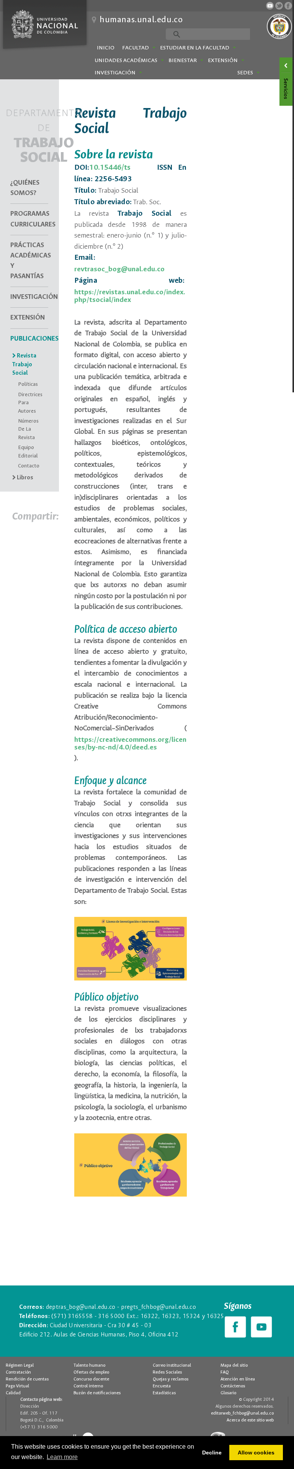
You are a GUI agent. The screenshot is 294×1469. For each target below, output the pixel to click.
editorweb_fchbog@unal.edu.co (242, 1413)
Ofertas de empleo (91, 1372)
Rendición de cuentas (27, 1379)
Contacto (28, 466)
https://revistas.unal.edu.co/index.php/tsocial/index (129, 296)
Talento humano (89, 1365)
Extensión (223, 60)
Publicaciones (29, 339)
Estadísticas (164, 1393)
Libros (24, 478)
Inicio (105, 48)
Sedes (245, 73)
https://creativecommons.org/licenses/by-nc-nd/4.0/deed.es (130, 743)
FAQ (224, 1372)
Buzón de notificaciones (97, 1393)
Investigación (115, 73)
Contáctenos (232, 1386)
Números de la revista (28, 429)
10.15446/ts (110, 168)
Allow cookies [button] (256, 1452)
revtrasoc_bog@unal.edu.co (119, 269)
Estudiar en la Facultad (194, 48)
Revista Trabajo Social (24, 365)
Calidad (13, 1393)
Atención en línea (237, 1379)
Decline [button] (212, 1452)
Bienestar (182, 60)
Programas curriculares (29, 219)
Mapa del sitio (234, 1365)
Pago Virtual (17, 1386)
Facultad (135, 48)
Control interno (88, 1386)
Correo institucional (172, 1365)
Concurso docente (91, 1379)
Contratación (18, 1372)
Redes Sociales (167, 1372)
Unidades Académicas (126, 60)
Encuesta (162, 1386)
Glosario (228, 1393)
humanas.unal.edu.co (141, 20)
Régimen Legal (20, 1365)
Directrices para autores (29, 403)
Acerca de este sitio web (250, 1420)
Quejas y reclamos (170, 1379)
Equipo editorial (28, 452)
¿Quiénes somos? (24, 188)
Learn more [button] (62, 1457)
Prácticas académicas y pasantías (29, 261)
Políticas (28, 384)
